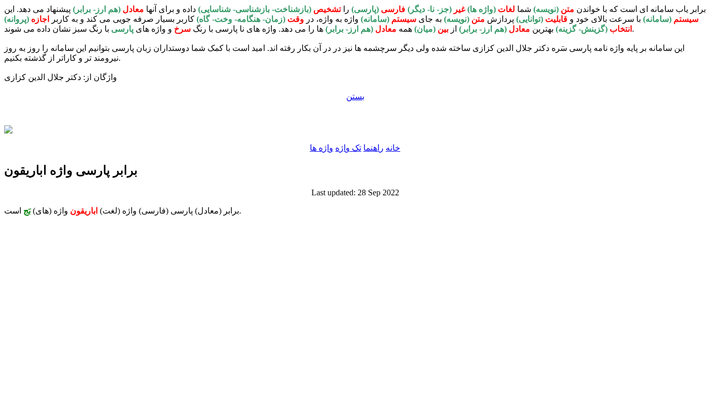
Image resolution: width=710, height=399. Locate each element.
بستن (355, 96)
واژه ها (321, 147)
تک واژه (348, 147)
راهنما (373, 147)
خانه (393, 147)
